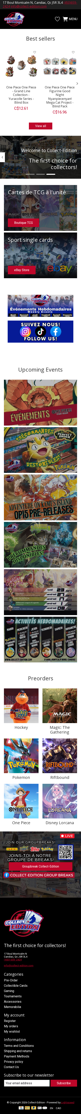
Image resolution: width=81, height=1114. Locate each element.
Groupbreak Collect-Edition (40, 866)
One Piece (21, 822)
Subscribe (64, 1083)
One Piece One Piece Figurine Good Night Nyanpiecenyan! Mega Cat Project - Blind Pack (60, 96)
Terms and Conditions (19, 1046)
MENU (73, 19)
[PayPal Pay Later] (33, 1108)
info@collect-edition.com (18, 965)
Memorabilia (12, 1007)
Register (10, 1021)
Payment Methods (16, 1056)
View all (40, 126)
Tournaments (13, 996)
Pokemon (21, 777)
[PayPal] (27, 1108)
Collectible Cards (16, 986)
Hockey (21, 727)
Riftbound (59, 777)
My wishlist (12, 1031)
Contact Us (11, 1067)
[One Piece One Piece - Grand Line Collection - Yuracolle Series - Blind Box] (21, 65)
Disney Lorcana (60, 822)
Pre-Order (11, 980)
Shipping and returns (18, 1051)
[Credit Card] (21, 1108)
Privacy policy (13, 1062)
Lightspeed (67, 1102)
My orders (11, 1026)
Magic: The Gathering (60, 730)
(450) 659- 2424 (13, 959)
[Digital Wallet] (42, 1108)
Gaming (9, 991)
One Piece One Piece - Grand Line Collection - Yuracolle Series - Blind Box (21, 95)
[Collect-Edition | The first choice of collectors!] (16, 19)
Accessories (12, 1001)
